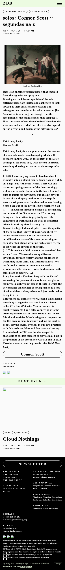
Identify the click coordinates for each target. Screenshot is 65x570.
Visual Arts (11, 486)
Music (7, 491)
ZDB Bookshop (12, 480)
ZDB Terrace (11, 472)
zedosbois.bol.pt (9, 528)
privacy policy (26, 567)
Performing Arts (14, 489)
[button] (58, 65)
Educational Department (11, 475)
